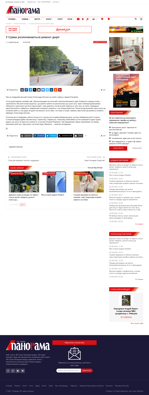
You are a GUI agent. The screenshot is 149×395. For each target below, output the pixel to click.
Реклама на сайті (122, 386)
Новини (25, 19)
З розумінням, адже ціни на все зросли (126, 138)
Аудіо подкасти (87, 19)
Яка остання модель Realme (120, 175)
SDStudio (140, 391)
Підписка (74, 386)
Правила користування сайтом (92, 386)
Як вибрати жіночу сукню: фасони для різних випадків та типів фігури (123, 217)
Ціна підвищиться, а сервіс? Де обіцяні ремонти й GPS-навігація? (125, 142)
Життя (37, 19)
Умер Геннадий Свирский (94, 160)
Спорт (60, 19)
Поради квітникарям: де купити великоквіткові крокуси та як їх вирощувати (125, 190)
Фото (31, 386)
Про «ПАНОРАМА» (44, 2)
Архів (69, 19)
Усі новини (139, 224)
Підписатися (86, 370)
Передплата (31, 2)
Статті (24, 386)
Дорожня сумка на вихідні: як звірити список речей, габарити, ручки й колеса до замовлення (126, 167)
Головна (11, 19)
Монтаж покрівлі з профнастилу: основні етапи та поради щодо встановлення (124, 198)
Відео (38, 386)
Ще (93, 19)
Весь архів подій (137, 323)
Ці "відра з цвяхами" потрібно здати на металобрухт (125, 134)
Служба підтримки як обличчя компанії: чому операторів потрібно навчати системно (126, 182)
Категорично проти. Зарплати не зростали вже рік (123, 128)
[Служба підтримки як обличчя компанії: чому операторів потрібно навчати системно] (89, 181)
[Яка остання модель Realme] (56, 181)
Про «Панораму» (61, 386)
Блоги (48, 19)
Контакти (56, 2)
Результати (137, 148)
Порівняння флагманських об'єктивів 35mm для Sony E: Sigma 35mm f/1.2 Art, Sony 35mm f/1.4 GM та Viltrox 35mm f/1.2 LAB (125, 208)
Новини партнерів (100, 42)
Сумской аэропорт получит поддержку (23, 160)
